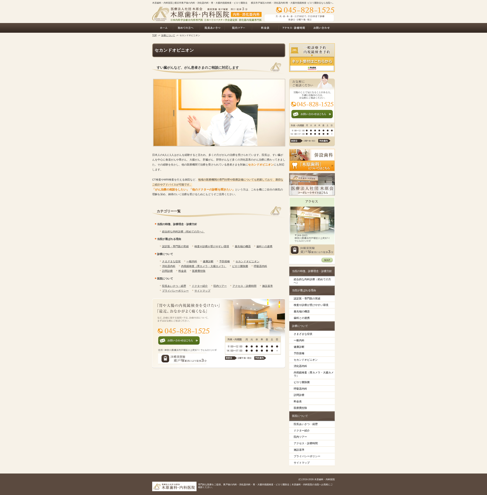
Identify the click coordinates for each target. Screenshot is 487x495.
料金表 (182, 270)
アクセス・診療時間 (244, 285)
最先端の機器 (243, 246)
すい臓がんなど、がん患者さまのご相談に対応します (198, 67)
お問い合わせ (321, 28)
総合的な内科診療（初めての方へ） (183, 231)
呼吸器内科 (260, 266)
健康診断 (208, 261)
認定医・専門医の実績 (175, 246)
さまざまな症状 (171, 261)
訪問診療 (167, 270)
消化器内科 (168, 266)
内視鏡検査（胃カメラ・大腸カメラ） (203, 266)
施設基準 (267, 285)
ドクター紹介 (200, 285)
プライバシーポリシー (175, 290)
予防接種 (224, 261)
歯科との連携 (264, 246)
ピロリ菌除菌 (240, 266)
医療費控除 (198, 270)
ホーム (162, 28)
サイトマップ (202, 290)
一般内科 (191, 261)
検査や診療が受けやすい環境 (211, 246)
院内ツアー (220, 285)
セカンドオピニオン (247, 261)
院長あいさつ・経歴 (174, 285)
